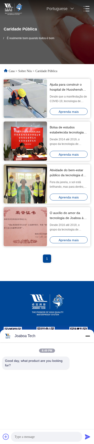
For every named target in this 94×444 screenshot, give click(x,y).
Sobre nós (25, 71)
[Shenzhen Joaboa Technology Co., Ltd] (13, 9)
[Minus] (87, 336)
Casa (12, 71)
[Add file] (6, 437)
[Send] (87, 437)
